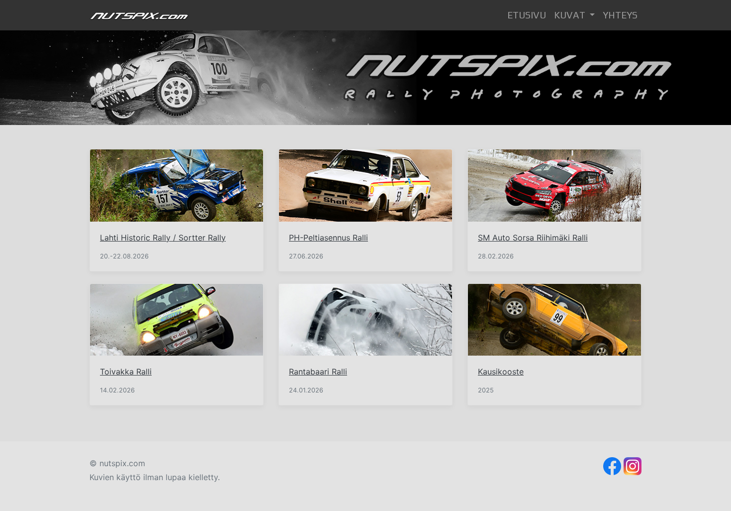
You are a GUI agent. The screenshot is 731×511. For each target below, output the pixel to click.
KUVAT (570, 14)
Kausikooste (501, 372)
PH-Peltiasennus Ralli (328, 238)
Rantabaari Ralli (318, 372)
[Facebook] (612, 465)
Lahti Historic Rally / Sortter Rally (163, 238)
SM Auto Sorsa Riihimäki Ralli (533, 238)
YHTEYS (620, 14)
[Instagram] (632, 465)
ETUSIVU (528, 14)
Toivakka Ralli (126, 372)
